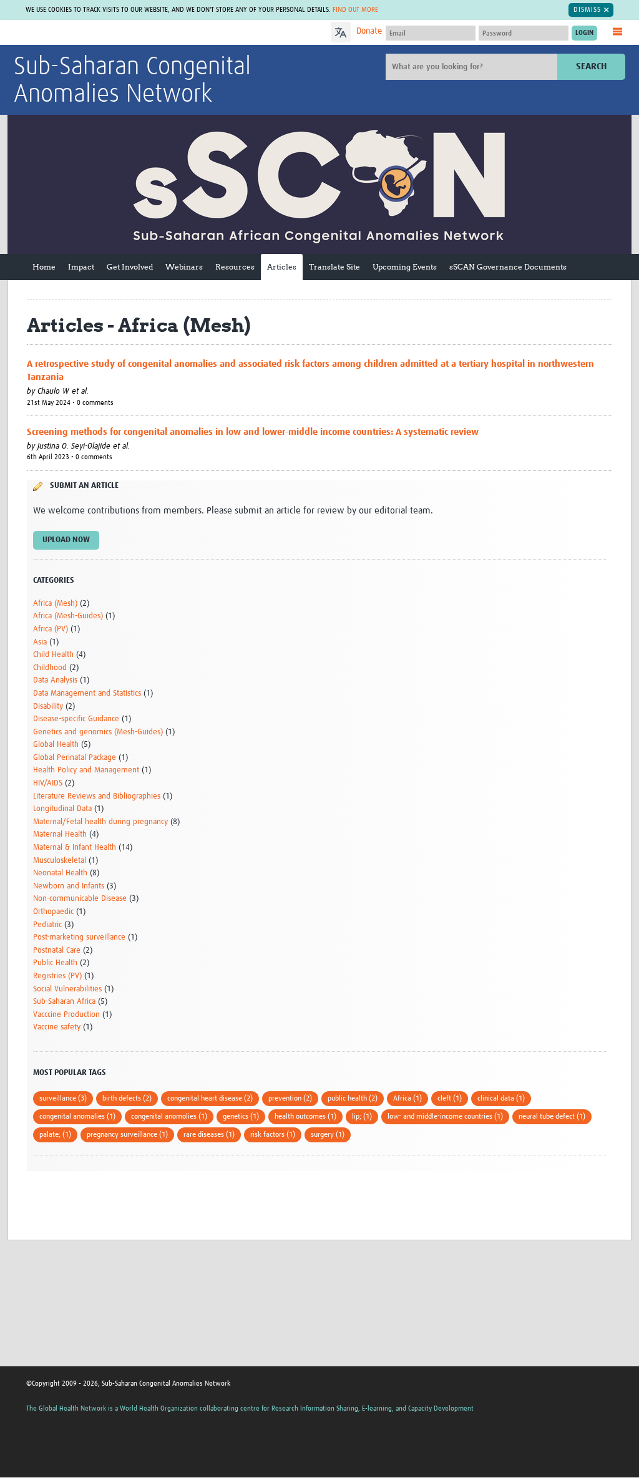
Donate (369, 31)
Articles (281, 266)
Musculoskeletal (59, 861)
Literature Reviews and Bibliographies (96, 796)
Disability (48, 707)
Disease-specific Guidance (76, 719)
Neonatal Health (60, 873)
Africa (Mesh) (55, 604)
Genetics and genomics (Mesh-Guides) (98, 732)
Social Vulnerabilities (67, 989)
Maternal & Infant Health (74, 848)
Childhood (50, 668)
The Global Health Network (107, 32)
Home (44, 266)
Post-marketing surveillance (79, 937)
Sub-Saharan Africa (64, 1002)
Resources (235, 266)
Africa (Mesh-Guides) (68, 616)
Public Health (55, 963)
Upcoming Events (405, 266)
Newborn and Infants (68, 886)
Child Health (53, 655)
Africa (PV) (50, 629)
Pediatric (47, 925)
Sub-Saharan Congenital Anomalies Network (132, 81)
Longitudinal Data (62, 809)
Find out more (355, 9)
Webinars (184, 266)
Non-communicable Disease (80, 899)
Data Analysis (55, 680)
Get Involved (130, 266)
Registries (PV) (57, 976)
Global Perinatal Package (74, 758)
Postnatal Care (56, 950)
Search (591, 66)
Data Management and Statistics (87, 693)
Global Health (56, 745)
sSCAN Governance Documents (508, 266)
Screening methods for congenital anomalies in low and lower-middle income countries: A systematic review (253, 432)
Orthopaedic (53, 912)
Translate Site (334, 266)
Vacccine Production (66, 1015)
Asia (40, 642)
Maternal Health (60, 834)
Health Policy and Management (86, 770)
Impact (81, 266)
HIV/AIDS (47, 783)
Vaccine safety (56, 1027)
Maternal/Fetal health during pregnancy (100, 822)
